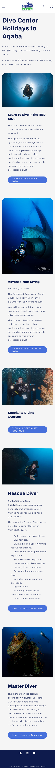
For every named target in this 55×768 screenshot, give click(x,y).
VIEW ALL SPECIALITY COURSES (25, 429)
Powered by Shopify (37, 766)
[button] (3, 6)
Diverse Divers (22, 766)
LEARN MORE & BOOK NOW (25, 179)
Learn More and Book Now (27, 608)
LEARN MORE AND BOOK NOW (26, 349)
